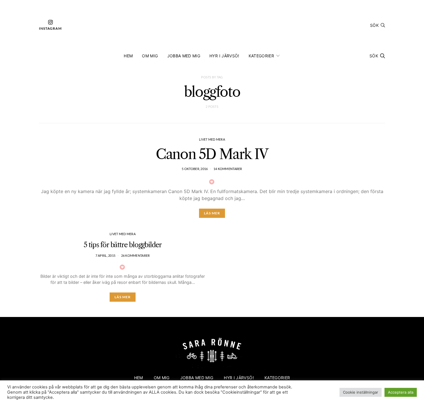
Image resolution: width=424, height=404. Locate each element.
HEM (128, 55)
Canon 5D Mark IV (212, 154)
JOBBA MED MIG (183, 55)
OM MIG (150, 55)
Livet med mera (212, 139)
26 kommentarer (135, 255)
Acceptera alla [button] (400, 392)
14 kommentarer (227, 169)
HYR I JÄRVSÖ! (224, 55)
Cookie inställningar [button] (360, 392)
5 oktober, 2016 (195, 169)
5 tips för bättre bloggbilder (123, 245)
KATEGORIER (261, 55)
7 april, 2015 (105, 255)
